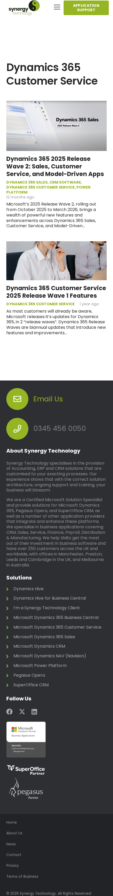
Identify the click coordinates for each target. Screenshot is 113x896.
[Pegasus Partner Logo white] (56, 788)
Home (11, 822)
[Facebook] (9, 711)
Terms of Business (22, 876)
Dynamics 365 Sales (27, 182)
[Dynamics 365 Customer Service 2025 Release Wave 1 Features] (56, 244)
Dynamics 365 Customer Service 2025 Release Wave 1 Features (56, 292)
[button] (57, 7)
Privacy (12, 865)
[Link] (56, 590)
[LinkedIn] (34, 711)
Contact (13, 854)
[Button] (17, 399)
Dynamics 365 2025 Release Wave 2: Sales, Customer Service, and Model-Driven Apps (55, 166)
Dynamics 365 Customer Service (40, 187)
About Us (14, 833)
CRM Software (65, 182)
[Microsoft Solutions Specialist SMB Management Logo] (56, 740)
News (11, 844)
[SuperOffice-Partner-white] (56, 770)
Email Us (48, 399)
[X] (22, 711)
